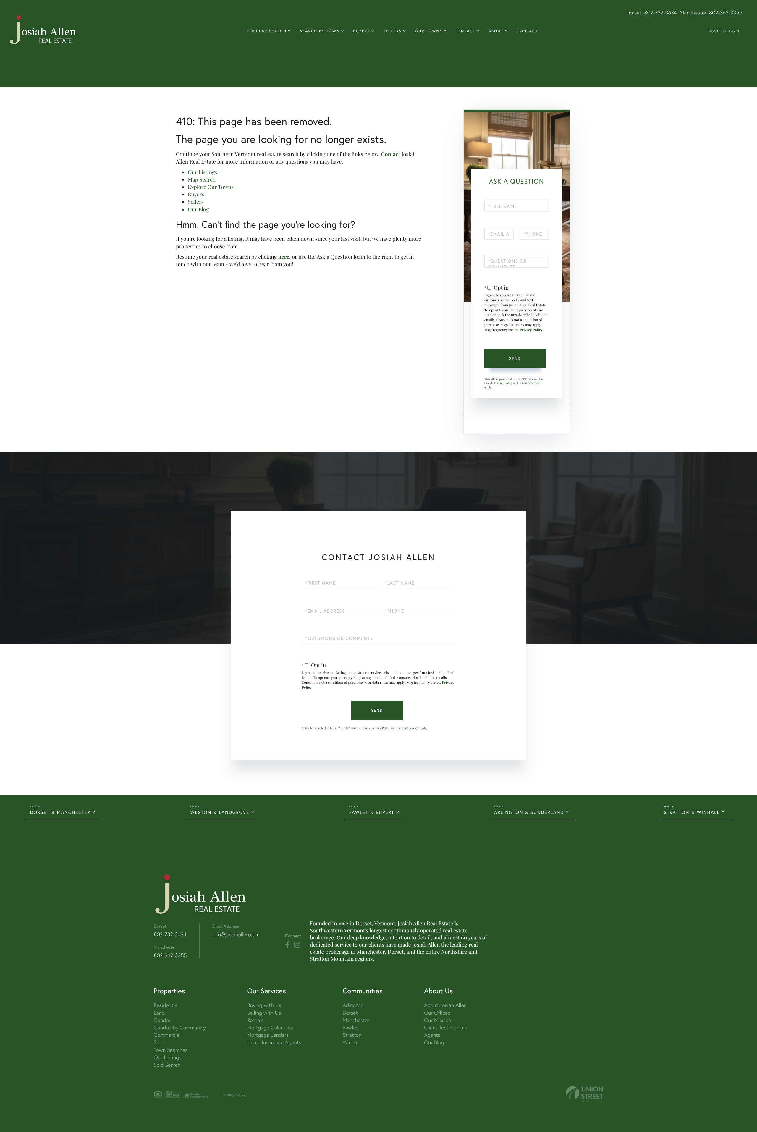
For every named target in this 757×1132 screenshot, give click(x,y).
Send (515, 358)
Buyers (196, 194)
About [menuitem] (495, 30)
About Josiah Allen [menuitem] (445, 1005)
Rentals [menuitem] (465, 30)
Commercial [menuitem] (167, 1034)
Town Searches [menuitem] (170, 1050)
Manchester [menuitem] (356, 1020)
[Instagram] (297, 945)
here (283, 256)
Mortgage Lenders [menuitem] (268, 1034)
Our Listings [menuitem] (167, 1057)
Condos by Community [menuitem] (180, 1027)
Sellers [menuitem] (392, 30)
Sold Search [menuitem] (167, 1064)
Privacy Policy (531, 330)
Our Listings (202, 172)
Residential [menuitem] (166, 1005)
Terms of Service (530, 383)
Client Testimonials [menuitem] (445, 1027)
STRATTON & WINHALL (692, 812)
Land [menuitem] (159, 1012)
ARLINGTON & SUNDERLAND (529, 812)
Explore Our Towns (211, 186)
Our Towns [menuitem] (428, 30)
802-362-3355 (725, 12)
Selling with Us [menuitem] (264, 1012)
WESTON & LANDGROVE (219, 812)
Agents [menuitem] (432, 1034)
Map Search (202, 179)
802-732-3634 (660, 12)
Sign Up (714, 31)
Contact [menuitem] (527, 30)
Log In (733, 31)
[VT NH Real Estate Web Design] (584, 1094)
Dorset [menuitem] (350, 1012)
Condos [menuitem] (162, 1020)
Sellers (196, 201)
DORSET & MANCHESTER (60, 812)
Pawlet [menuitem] (350, 1027)
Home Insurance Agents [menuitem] (274, 1042)
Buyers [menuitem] (361, 30)
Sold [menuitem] (159, 1042)
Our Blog (198, 209)
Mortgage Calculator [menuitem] (270, 1027)
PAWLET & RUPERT (371, 812)
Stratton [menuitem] (352, 1034)
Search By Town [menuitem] (320, 30)
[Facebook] (287, 945)
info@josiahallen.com (236, 934)
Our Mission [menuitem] (437, 1020)
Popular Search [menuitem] (267, 30)
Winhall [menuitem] (351, 1042)
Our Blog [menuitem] (434, 1042)
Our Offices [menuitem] (437, 1012)
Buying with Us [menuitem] (264, 1005)
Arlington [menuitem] (353, 1005)
